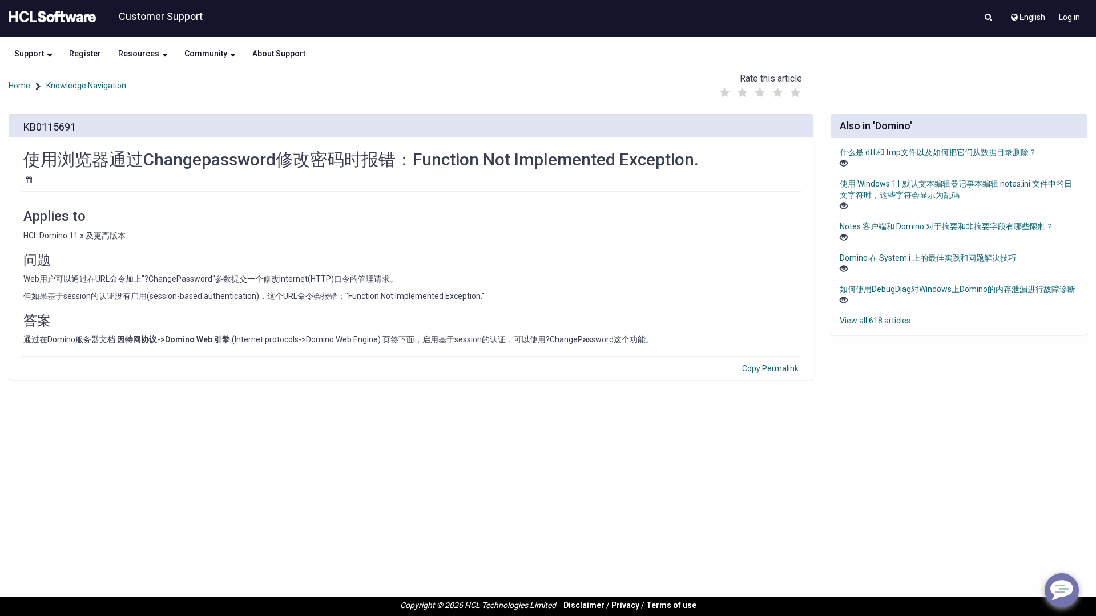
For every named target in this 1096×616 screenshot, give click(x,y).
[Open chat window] (1062, 590)
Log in (1069, 17)
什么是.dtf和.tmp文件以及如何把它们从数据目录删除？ (938, 152)
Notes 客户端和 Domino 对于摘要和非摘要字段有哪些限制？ (947, 226)
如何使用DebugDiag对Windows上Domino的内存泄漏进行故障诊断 (957, 289)
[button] (988, 18)
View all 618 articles (875, 320)
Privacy (625, 605)
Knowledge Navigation (86, 85)
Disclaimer (584, 605)
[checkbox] (724, 93)
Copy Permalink (770, 368)
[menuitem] (1027, 14)
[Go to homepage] (50, 17)
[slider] (760, 90)
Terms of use (671, 605)
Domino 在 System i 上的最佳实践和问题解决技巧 (928, 257)
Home (19, 85)
